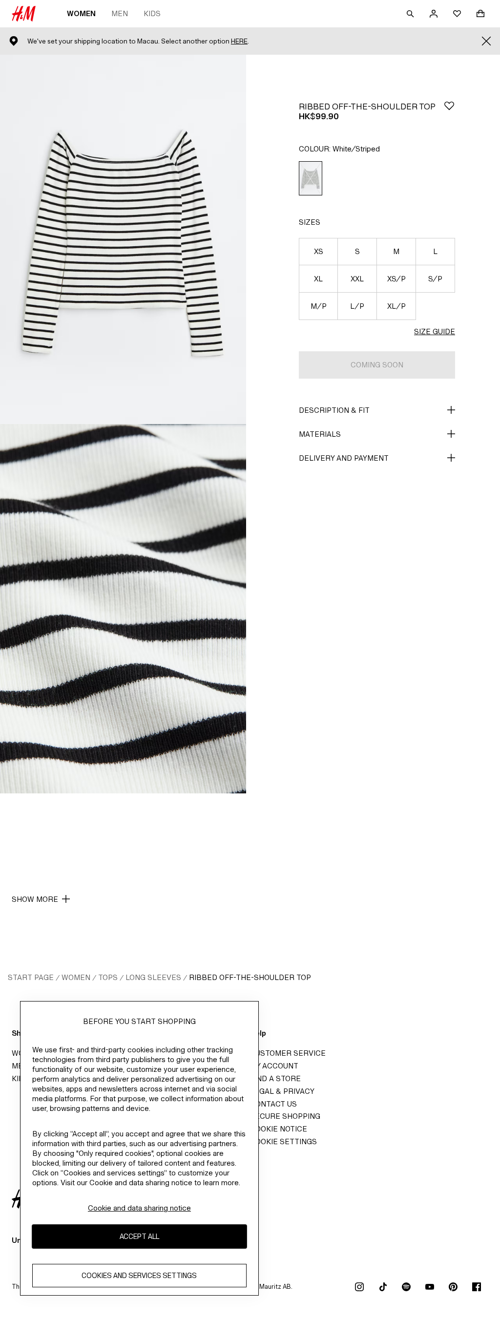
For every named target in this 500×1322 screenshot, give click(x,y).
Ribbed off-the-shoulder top (250, 977)
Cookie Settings (283, 1141)
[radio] (310, 178)
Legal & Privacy (282, 1091)
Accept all (139, 1236)
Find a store (275, 1078)
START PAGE (31, 977)
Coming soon (377, 365)
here (239, 41)
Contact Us (273, 1104)
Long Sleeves (153, 977)
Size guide (434, 331)
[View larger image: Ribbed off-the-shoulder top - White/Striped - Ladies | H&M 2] (123, 608)
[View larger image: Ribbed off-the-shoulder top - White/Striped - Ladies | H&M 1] (123, 239)
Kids (152, 13)
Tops (108, 977)
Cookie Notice (278, 1129)
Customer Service (288, 1053)
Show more (35, 899)
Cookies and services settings (139, 1275)
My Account (274, 1066)
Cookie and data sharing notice (139, 1208)
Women (81, 13)
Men (119, 13)
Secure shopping (285, 1116)
